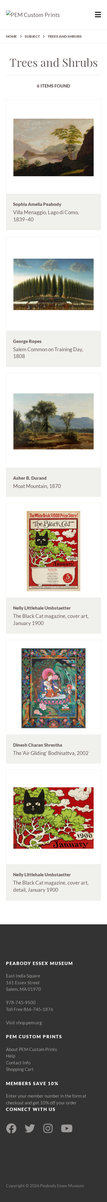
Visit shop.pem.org (24, 1022)
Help (10, 1055)
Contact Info (18, 1062)
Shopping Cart (20, 1069)
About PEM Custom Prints (31, 1049)
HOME (11, 36)
